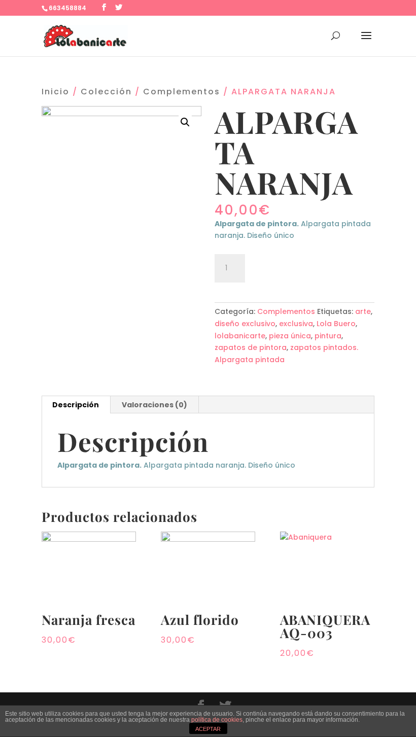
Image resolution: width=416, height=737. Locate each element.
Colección (106, 91)
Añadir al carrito (307, 267)
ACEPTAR (208, 729)
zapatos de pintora (251, 347)
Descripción (75, 405)
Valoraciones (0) (154, 405)
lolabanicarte (240, 336)
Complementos (181, 91)
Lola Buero (336, 324)
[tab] (76, 404)
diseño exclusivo (245, 324)
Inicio (56, 91)
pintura (328, 336)
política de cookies (216, 719)
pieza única (290, 336)
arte (363, 311)
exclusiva (296, 324)
